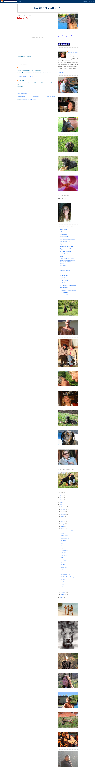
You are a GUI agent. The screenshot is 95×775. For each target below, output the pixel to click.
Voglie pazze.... (64, 555)
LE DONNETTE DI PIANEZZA (68, 285)
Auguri (62, 548)
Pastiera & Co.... (65, 538)
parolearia (21, 68)
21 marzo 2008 (64, 533)
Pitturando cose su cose (66, 251)
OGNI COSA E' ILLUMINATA (68, 290)
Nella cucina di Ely (65, 241)
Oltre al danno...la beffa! (67, 531)
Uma (62, 589)
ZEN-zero (62, 231)
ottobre (63, 511)
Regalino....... (64, 582)
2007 (61, 597)
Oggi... (62, 543)
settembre (63, 514)
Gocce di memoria (65, 574)
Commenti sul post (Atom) (29, 99)
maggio (63, 524)
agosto (63, 516)
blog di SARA (63, 229)
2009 (61, 502)
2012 (61, 495)
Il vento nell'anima (65, 268)
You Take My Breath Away (67, 577)
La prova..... (64, 567)
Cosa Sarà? (63, 552)
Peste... (62, 557)
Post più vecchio (51, 96)
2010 (61, 500)
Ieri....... (62, 545)
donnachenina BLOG (65, 236)
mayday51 (62, 278)
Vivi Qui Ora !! (64, 254)
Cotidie (62, 562)
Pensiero (63, 579)
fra (19, 80)
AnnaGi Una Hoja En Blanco (67, 239)
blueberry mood (64, 287)
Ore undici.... (64, 540)
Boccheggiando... (65, 560)
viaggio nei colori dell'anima (67, 249)
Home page (36, 96)
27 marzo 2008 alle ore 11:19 (27, 89)
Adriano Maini (63, 234)
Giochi (62, 572)
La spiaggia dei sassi (65, 295)
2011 (61, 497)
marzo (62, 528)
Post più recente (21, 96)
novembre (63, 509)
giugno (63, 521)
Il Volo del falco (64, 292)
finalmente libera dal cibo (66, 246)
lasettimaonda (47, 7)
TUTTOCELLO (64, 280)
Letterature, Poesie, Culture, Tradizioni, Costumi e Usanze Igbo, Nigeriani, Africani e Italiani (67, 261)
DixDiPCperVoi (64, 275)
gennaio (63, 594)
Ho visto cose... (63, 265)
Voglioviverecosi (64, 244)
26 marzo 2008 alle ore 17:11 (27, 76)
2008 (61, 505)
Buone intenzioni (65, 550)
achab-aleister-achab (65, 273)
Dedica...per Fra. (65, 535)
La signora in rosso (65, 270)
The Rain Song (64, 565)
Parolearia (62, 283)
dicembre (63, 507)
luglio (62, 519)
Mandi (61, 256)
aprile (62, 526)
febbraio (63, 592)
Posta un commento (22, 93)
